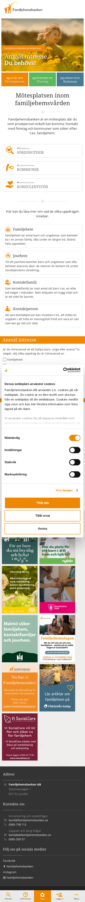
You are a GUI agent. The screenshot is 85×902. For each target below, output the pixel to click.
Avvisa (42, 528)
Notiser (8, 898)
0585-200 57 (17, 839)
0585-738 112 (17, 824)
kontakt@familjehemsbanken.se (30, 835)
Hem (42, 898)
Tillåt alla (42, 502)
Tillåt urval (42, 515)
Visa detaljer (64, 490)
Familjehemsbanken (19, 866)
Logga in (59, 898)
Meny (76, 898)
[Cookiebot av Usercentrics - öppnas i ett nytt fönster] (63, 370)
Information (25, 898)
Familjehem (15, 359)
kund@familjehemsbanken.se (28, 820)
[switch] (74, 450)
